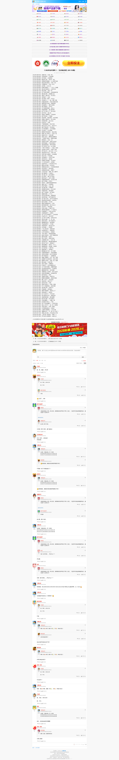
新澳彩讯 (80, 37)
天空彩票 (67, 13)
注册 (83, 1)
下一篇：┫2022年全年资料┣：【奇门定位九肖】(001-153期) (47, 338)
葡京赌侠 (53, 37)
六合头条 (53, 40)
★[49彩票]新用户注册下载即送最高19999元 (59, 43)
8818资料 (53, 28)
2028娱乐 (81, 13)
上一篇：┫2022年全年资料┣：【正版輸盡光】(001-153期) (47, 341)
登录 (80, 1)
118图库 (80, 22)
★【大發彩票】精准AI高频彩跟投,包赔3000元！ (59, 49)
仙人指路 (39, 40)
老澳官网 (53, 19)
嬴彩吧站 (53, 25)
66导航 (80, 31)
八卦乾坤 (80, 40)
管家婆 (39, 37)
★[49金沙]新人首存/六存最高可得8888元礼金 (59, 46)
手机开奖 (39, 16)
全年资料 (37, 4)
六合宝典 (67, 37)
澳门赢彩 (67, 22)
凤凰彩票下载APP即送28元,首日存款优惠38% (59, 53)
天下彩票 (53, 13)
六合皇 (39, 34)
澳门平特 (39, 28)
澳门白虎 (67, 40)
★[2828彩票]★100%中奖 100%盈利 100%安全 (59, 56)
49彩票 (80, 19)
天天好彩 (39, 25)
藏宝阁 (53, 34)
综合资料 (39, 31)
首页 (33, 4)
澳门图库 (80, 16)
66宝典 (67, 28)
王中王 (53, 31)
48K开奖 (53, 16)
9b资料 (53, 22)
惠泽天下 (80, 28)
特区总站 (39, 13)
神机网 (66, 34)
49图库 (39, 22)
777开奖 (67, 31)
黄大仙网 (67, 19)
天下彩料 (67, 25)
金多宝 (80, 34)
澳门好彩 (39, 19)
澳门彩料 (67, 16)
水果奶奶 (80, 25)
